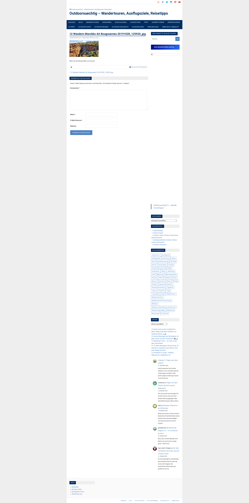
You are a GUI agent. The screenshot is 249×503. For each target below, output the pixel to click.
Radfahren (106, 22)
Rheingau (175, 281)
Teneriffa (162, 291)
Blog (81, 22)
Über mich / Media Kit (170, 27)
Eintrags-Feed (76, 489)
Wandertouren (92, 22)
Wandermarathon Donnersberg (161, 300)
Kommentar (75, 88)
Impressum (175, 500)
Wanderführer (171, 294)
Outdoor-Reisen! (101, 27)
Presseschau (153, 27)
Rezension (161, 281)
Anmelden (75, 487)
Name (72, 114)
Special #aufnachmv (165, 284)
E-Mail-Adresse (76, 120)
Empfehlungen (174, 22)
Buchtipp (173, 261)
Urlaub (163, 294)
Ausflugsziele (121, 22)
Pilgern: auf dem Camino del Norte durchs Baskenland (167, 385)
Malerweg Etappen (171, 274)
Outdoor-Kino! (138, 27)
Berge (173, 258)
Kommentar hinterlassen (139, 67)
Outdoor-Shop (139, 500)
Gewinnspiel (167, 268)
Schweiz (154, 284)
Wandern (154, 304)
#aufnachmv (156, 255)
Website (73, 126)
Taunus (154, 291)
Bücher (154, 265)
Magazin (71, 22)
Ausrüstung (135, 22)
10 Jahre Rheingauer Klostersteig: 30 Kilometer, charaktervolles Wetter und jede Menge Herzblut (164, 348)
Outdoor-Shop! (84, 27)
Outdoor (154, 278)
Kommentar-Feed (78, 492)
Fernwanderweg (157, 268)
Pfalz (160, 278)
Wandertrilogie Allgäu (158, 310)
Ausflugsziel (166, 255)
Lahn (153, 274)
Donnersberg (162, 265)
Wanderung (170, 310)
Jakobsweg (170, 271)
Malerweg (160, 274)
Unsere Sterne (158, 22)
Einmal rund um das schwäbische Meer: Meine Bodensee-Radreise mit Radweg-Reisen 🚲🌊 (163, 331)
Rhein (168, 281)
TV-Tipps (71, 27)
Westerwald (155, 313)
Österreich (164, 313)
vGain (160, 360)
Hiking (163, 271)
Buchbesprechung (163, 261)
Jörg (96, 38)
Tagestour (170, 287)
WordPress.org (77, 494)
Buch (153, 261)
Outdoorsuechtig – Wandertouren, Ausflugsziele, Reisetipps (118, 13)
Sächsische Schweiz (158, 287)
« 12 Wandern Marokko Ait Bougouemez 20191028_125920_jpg (91, 72)
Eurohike (171, 265)
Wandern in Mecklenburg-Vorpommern (164, 307)
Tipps (146, 22)
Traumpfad (155, 294)
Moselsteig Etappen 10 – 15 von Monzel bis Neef (168, 430)
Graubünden (155, 271)
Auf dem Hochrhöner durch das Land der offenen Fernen (168, 451)
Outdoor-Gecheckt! (120, 27)
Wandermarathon (157, 297)
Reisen (154, 281)
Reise (175, 278)
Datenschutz (164, 500)
